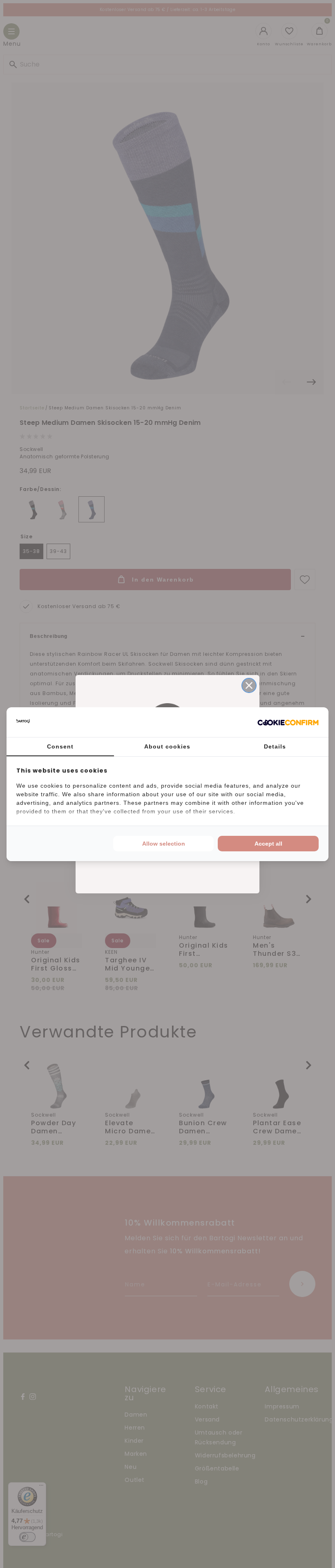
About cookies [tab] (167, 746)
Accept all (268, 843)
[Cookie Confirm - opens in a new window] (288, 722)
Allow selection (163, 843)
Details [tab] (275, 746)
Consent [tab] (60, 746)
